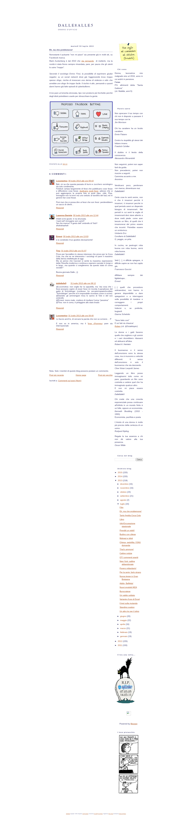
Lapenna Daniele (64, 215)
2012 (120, 641)
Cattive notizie (126, 553)
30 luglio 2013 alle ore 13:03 (75, 236)
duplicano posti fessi (89, 191)
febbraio (124, 632)
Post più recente (56, 375)
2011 (120, 645)
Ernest (59, 236)
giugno (123, 616)
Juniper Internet (85, 813)
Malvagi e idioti (126, 538)
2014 (120, 476)
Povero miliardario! (128, 568)
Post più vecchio (105, 375)
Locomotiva (61, 181)
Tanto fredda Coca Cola (130, 515)
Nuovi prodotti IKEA (128, 587)
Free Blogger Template (98, 813)
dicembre (124, 484)
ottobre (123, 492)
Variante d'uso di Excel (130, 599)
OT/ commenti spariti (129, 557)
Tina (58, 251)
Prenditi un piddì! (127, 530)
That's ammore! (127, 549)
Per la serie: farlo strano (130, 572)
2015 (120, 472)
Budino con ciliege (128, 534)
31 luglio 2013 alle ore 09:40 (81, 315)
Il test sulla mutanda (128, 603)
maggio (123, 620)
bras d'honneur (95, 323)
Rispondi (60, 208)
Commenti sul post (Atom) (69, 380)
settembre (125, 496)
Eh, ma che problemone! (131, 511)
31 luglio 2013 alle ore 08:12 (83, 283)
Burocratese (125, 591)
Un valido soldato (127, 595)
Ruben (118, 326)
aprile (123, 624)
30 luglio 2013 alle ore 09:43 (81, 181)
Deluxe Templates (122, 813)
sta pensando (87, 61)
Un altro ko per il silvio (129, 611)
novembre (125, 488)
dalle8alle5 (76, 25)
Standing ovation (127, 607)
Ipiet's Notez (110, 813)
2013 (120, 480)
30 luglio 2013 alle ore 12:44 (85, 215)
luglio (122, 504)
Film (121, 507)
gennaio (124, 636)
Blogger (134, 724)
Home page (81, 375)
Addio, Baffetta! (126, 583)
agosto (123, 500)
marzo (123, 628)
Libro (122, 519)
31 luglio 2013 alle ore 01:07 (73, 251)
